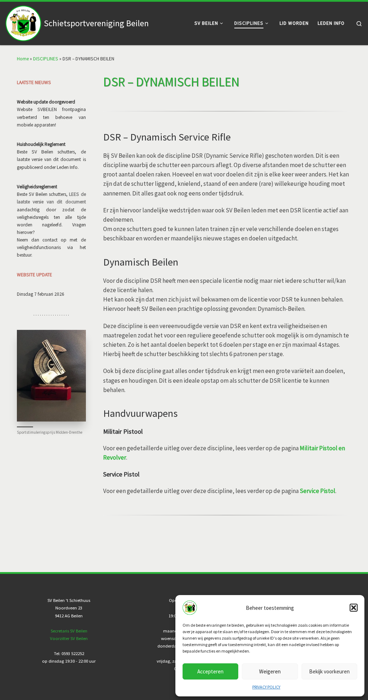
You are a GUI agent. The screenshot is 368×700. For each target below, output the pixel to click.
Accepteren (210, 671)
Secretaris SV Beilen (69, 631)
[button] (353, 607)
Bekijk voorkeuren (329, 671)
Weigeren (270, 671)
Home (23, 59)
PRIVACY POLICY (266, 687)
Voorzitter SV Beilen (69, 638)
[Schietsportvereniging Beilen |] (23, 21)
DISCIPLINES (45, 59)
